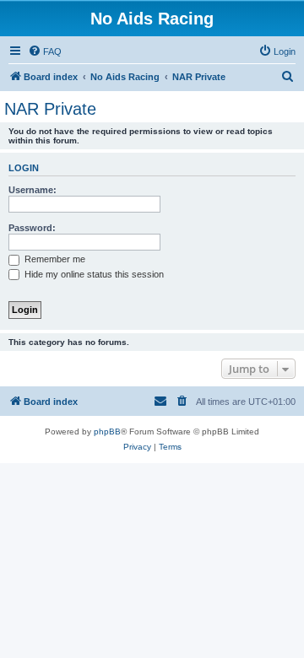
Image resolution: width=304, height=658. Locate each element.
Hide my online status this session (93, 274)
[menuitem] (45, 51)
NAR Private (50, 109)
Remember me (53, 259)
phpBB (107, 431)
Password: (32, 228)
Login (23, 168)
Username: (32, 190)
